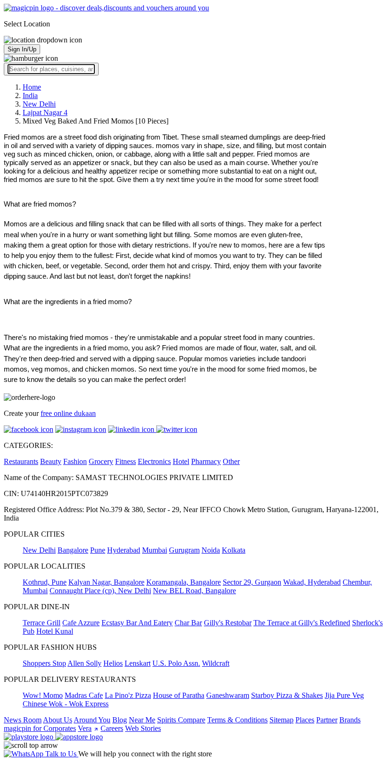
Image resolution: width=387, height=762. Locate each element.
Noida (211, 550)
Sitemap (281, 720)
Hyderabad (123, 550)
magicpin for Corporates (40, 728)
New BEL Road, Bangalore (194, 591)
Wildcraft (215, 663)
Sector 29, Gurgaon (252, 582)
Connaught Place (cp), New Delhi (100, 591)
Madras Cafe (84, 695)
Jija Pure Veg (344, 695)
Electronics (154, 461)
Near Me (142, 720)
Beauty (50, 461)
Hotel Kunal (54, 631)
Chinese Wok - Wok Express (66, 704)
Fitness (125, 461)
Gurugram (184, 550)
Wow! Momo (43, 695)
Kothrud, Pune (45, 582)
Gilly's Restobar (228, 623)
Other (231, 461)
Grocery (101, 461)
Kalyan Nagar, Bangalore (106, 582)
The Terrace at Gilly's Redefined (301, 623)
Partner (326, 720)
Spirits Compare (181, 720)
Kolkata (233, 550)
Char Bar (188, 623)
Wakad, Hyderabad (312, 582)
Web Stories (143, 728)
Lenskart (138, 663)
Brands (350, 720)
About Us (57, 720)
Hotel (181, 461)
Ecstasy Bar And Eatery (137, 623)
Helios (113, 663)
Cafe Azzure (81, 623)
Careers (112, 728)
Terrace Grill (41, 623)
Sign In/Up (22, 49)
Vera (85, 728)
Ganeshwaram (227, 695)
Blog (119, 720)
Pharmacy (206, 461)
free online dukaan (68, 413)
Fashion (75, 461)
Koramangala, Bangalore (183, 582)
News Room (23, 720)
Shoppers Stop (44, 663)
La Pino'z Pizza (128, 695)
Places (304, 720)
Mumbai (154, 550)
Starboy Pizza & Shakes (287, 695)
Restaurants (21, 461)
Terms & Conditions (237, 720)
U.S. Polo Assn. (176, 663)
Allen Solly (84, 663)
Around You (92, 720)
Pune (97, 550)
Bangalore (73, 550)
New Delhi (39, 550)
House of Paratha (178, 695)
